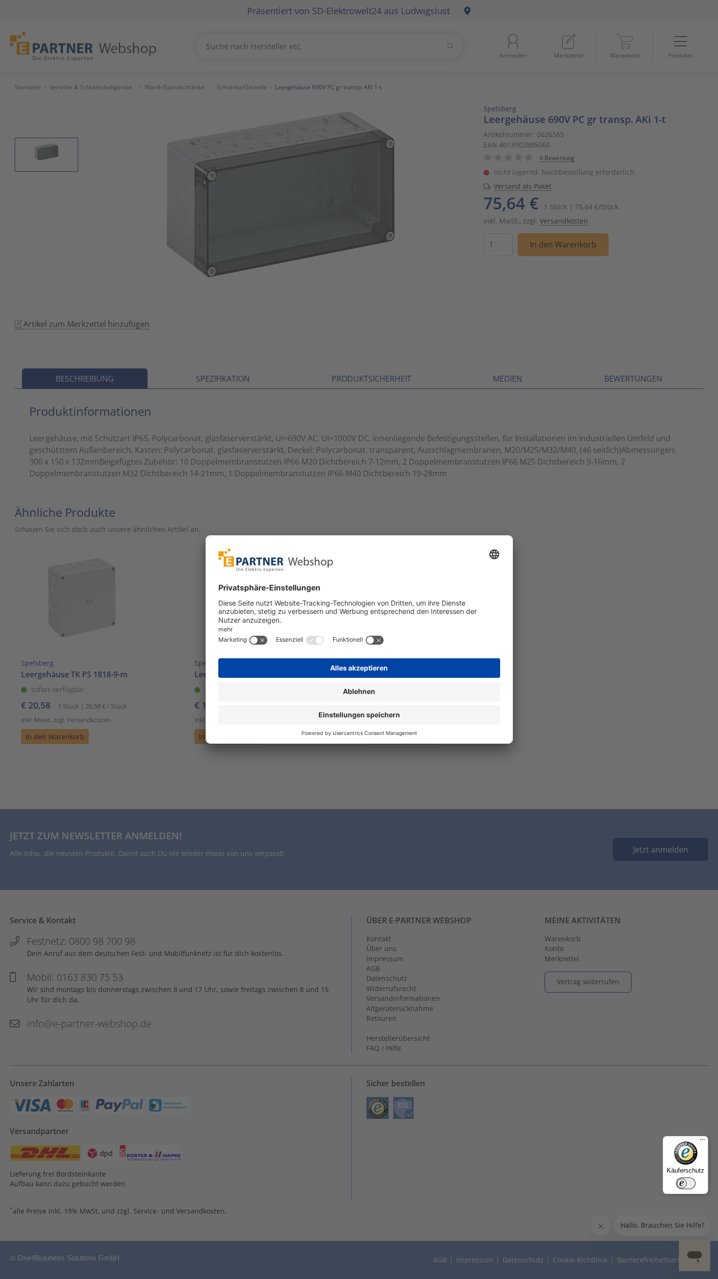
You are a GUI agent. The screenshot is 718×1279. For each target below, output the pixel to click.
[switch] (686, 1183)
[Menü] (702, 1142)
